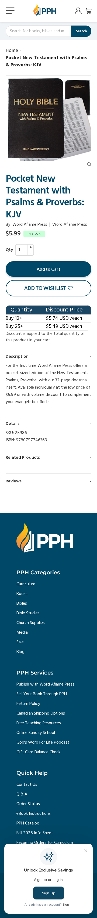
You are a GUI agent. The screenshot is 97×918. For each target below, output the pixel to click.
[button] (48, 288)
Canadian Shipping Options (40, 713)
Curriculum (25, 584)
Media (22, 632)
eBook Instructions (33, 813)
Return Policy (28, 703)
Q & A (21, 794)
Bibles (21, 603)
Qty (9, 250)
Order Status (28, 804)
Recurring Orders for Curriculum (44, 842)
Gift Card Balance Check (38, 752)
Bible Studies (28, 613)
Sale (20, 642)
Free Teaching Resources (38, 723)
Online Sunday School (35, 732)
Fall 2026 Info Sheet (34, 833)
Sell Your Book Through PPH (41, 694)
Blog (20, 651)
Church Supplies (30, 622)
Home (12, 50)
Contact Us (26, 784)
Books (21, 593)
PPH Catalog (27, 823)
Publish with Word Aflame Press (45, 684)
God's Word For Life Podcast (42, 742)
